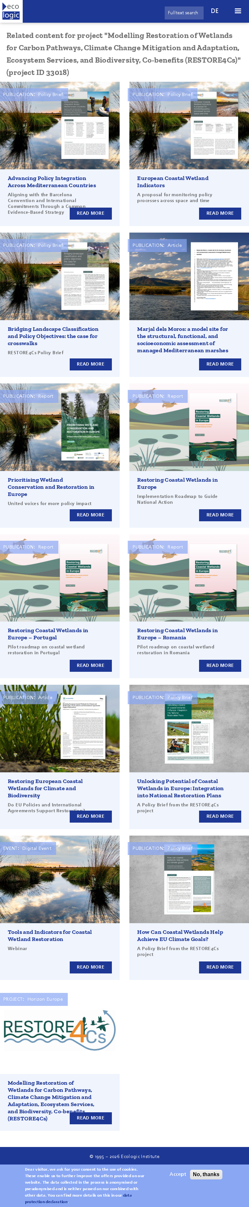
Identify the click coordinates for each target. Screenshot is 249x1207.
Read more (90, 213)
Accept (178, 1174)
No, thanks (206, 1174)
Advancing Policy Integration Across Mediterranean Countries (52, 182)
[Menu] (238, 11)
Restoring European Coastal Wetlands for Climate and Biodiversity (45, 788)
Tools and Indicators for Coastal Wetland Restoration (50, 935)
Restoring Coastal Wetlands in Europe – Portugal (48, 634)
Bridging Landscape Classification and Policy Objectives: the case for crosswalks (53, 336)
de (215, 11)
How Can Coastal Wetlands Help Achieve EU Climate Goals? (180, 935)
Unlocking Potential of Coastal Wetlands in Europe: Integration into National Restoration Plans (180, 788)
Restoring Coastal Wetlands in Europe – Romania (177, 634)
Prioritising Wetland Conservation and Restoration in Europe (51, 487)
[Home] (11, 11)
